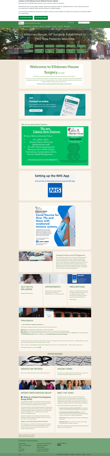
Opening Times (27, 26)
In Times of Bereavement (43, 449)
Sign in (20, 454)
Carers (20, 447)
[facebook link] (58, 445)
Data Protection (22, 443)
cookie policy (24, 13)
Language (67, 26)
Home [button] (20, 26)
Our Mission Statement (29, 46)
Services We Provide (71, 51)
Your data (83, 454)
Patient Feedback (49, 51)
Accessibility (72, 454)
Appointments (39, 46)
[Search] (90, 23)
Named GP (21, 450)
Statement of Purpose (42, 445)
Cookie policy (78, 454)
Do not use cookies (41, 17)
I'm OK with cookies (26, 17)
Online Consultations (81, 51)
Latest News (35, 26)
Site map (88, 454)
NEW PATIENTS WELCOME (39, 51)
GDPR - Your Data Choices (25, 445)
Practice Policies (41, 447)
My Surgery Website (65, 454)
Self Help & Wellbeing (60, 51)
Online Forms (60, 46)
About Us (42, 26)
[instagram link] (60, 445)
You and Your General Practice (44, 443)
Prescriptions (28, 50)
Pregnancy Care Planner (42, 450)
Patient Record (49, 46)
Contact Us (60, 26)
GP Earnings (21, 449)
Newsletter (48, 26)
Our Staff (54, 26)
